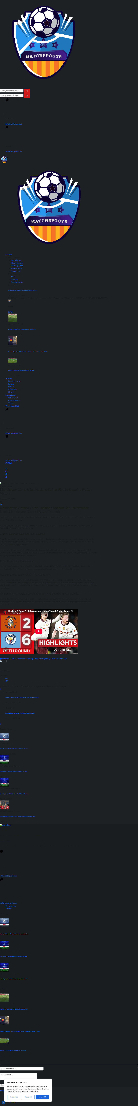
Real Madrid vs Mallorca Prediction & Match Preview (22, 290)
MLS (13, 277)
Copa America (13, 400)
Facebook (11, 906)
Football (8, 255)
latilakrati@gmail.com (13, 124)
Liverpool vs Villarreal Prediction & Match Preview (13, 771)
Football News (17, 282)
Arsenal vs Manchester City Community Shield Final (22, 329)
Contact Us (15, 271)
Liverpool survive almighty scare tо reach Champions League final (17, 816)
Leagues (8, 378)
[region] (28, 1090)
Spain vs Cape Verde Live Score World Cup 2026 (21, 370)
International (10, 395)
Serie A (11, 387)
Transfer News (16, 269)
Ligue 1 (11, 392)
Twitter (8, 909)
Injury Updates (17, 266)
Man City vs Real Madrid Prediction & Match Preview (14, 793)
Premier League (14, 381)
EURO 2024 (13, 398)
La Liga (11, 384)
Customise (14, 1097)
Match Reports (17, 263)
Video (10, 403)
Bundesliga (12, 389)
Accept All (42, 1097)
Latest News (16, 260)
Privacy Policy (11, 1102)
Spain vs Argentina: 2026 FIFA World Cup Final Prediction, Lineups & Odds (28, 351)
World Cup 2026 (12, 406)
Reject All (28, 1097)
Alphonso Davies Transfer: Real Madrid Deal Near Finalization (21, 697)
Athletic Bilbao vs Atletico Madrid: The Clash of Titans (19, 713)
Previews (14, 280)
